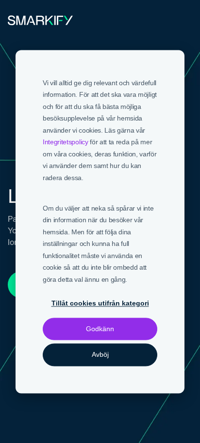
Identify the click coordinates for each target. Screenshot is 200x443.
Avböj (100, 355)
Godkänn (100, 329)
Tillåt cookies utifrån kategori (100, 303)
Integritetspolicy (65, 142)
